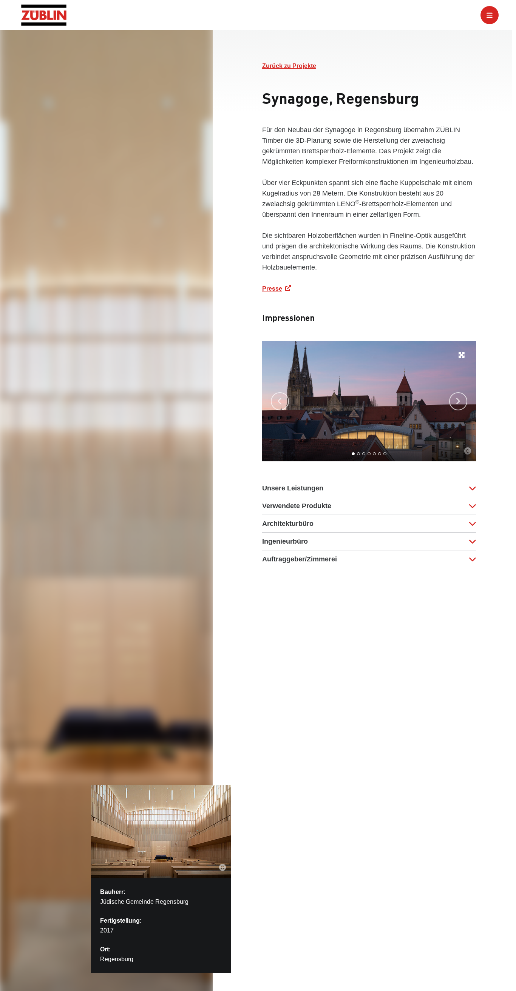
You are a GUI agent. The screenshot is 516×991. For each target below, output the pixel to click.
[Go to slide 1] (353, 453)
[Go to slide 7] (384, 453)
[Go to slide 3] (363, 453)
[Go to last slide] (280, 401)
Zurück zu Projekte (289, 66)
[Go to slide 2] (358, 453)
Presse (272, 288)
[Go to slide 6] (379, 453)
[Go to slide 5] (374, 453)
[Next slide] (458, 401)
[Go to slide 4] (369, 453)
